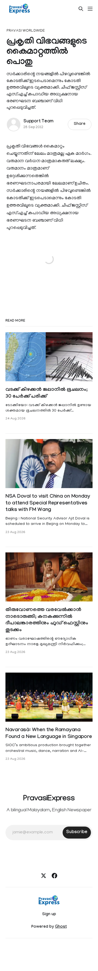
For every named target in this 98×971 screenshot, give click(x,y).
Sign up (49, 914)
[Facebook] (54, 875)
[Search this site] (80, 8)
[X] (43, 875)
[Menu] (90, 8)
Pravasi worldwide (26, 31)
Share (79, 124)
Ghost (61, 927)
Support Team (38, 121)
